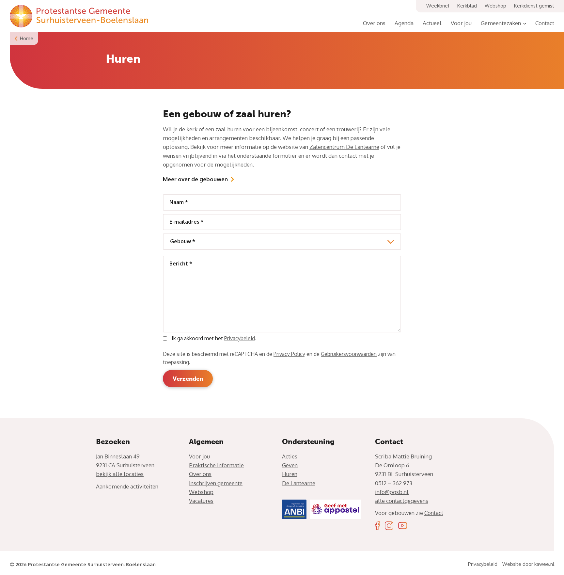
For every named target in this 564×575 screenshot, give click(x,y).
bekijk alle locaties (120, 474)
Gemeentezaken (501, 23)
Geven (290, 465)
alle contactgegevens (401, 500)
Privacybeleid (239, 338)
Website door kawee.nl (528, 564)
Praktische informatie (216, 465)
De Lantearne (298, 483)
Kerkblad (467, 6)
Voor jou (461, 23)
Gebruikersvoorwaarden (349, 354)
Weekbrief (437, 6)
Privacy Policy (289, 354)
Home (26, 38)
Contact (544, 23)
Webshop (495, 6)
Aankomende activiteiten (127, 486)
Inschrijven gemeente (216, 483)
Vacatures (201, 500)
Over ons (374, 23)
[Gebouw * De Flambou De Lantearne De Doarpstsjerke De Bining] (282, 241)
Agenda (404, 23)
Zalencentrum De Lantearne (344, 146)
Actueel (432, 23)
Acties (289, 456)
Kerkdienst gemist (534, 6)
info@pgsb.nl (392, 491)
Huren (289, 474)
